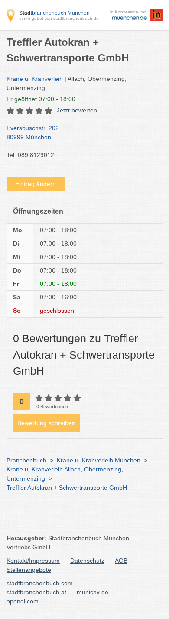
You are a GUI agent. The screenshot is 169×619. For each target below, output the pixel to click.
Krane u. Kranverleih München (98, 460)
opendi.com (22, 601)
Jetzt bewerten (77, 110)
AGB (121, 560)
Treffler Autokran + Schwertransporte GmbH (66, 487)
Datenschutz (87, 560)
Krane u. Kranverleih (34, 78)
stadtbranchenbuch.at (36, 592)
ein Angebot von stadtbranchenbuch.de (59, 18)
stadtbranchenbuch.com (39, 583)
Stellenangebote (28, 569)
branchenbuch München (54, 13)
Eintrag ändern (35, 183)
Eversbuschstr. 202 (32, 133)
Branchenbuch (26, 460)
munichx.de (92, 592)
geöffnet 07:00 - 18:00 (40, 99)
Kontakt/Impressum (33, 560)
